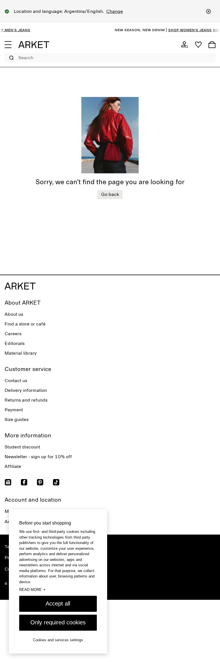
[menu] (8, 44)
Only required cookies (58, 622)
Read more (32, 589)
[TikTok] (56, 482)
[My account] (184, 44)
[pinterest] (40, 482)
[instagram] (8, 482)
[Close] (208, 11)
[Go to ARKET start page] (33, 44)
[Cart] (212, 44)
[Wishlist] (198, 44)
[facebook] (24, 482)
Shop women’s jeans (186, 29)
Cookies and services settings (58, 640)
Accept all (58, 603)
